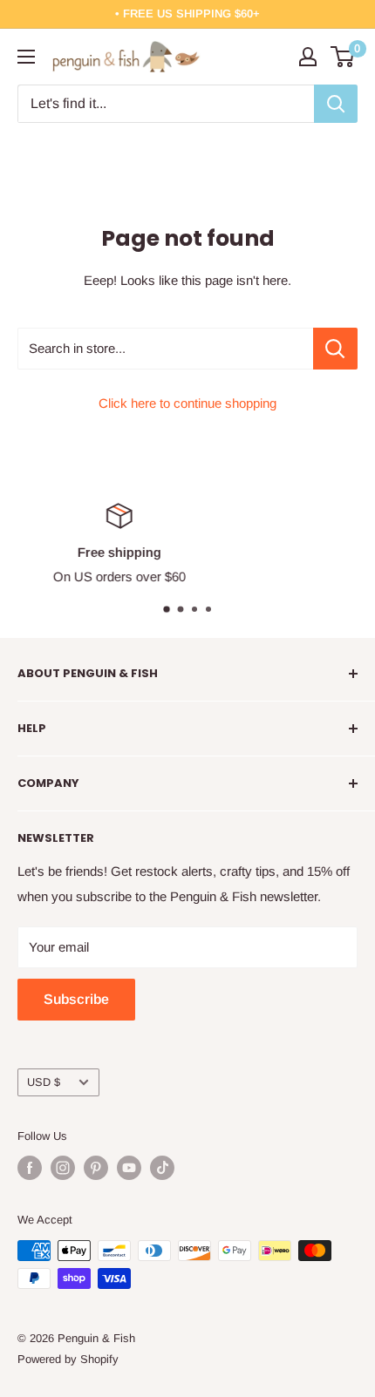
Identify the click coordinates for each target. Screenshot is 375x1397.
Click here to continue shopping (187, 403)
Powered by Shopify (68, 1359)
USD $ (43, 1081)
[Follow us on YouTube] (129, 1168)
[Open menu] (26, 57)
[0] (343, 56)
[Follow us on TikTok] (162, 1168)
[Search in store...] (335, 349)
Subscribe (76, 999)
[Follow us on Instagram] (63, 1168)
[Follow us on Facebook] (29, 1168)
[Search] (336, 104)
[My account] (308, 56)
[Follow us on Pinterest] (96, 1168)
